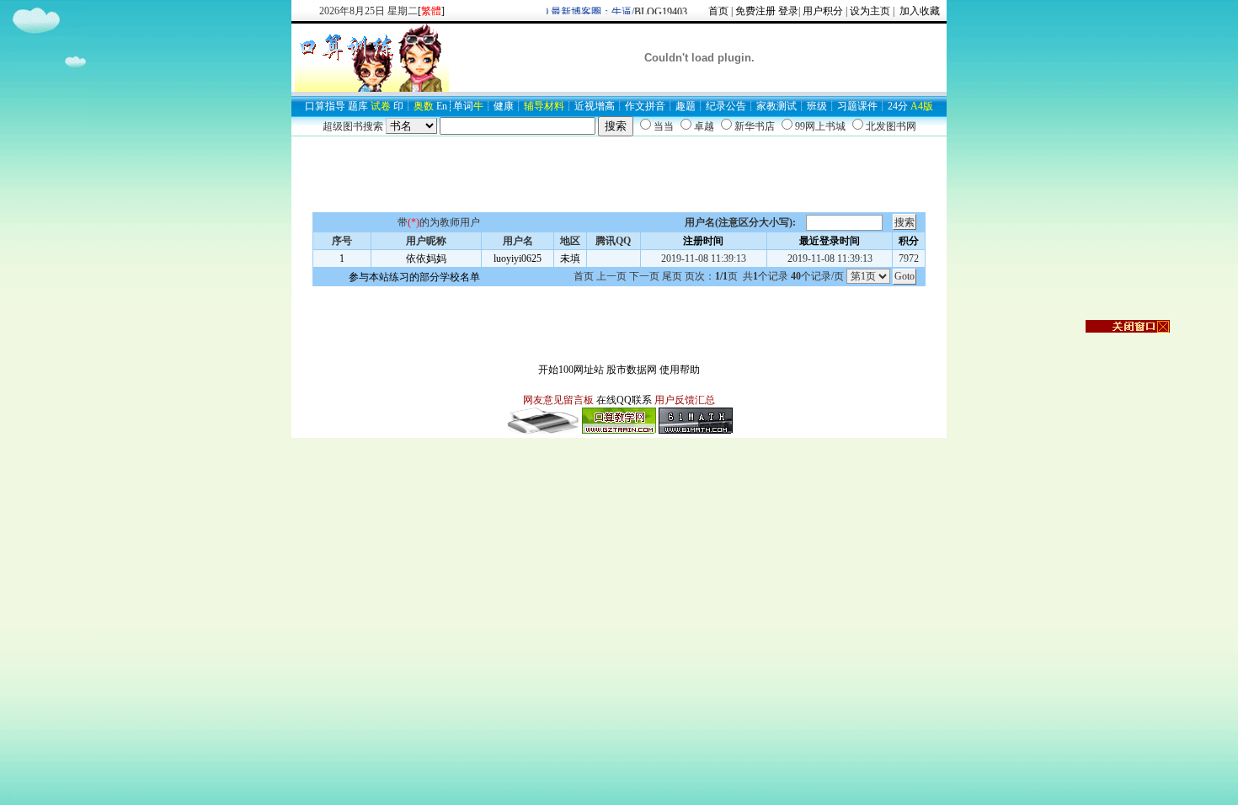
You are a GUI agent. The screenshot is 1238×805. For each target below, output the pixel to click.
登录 (788, 11)
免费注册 (755, 11)
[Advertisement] (619, 174)
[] (431, 11)
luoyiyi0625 (518, 258)
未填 (570, 258)
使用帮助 (679, 370)
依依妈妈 (426, 258)
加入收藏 (918, 11)
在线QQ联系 (624, 400)
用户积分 (823, 11)
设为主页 (870, 11)
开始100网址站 (571, 370)
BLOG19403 (655, 12)
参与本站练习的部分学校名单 (414, 277)
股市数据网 (631, 370)
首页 (718, 11)
